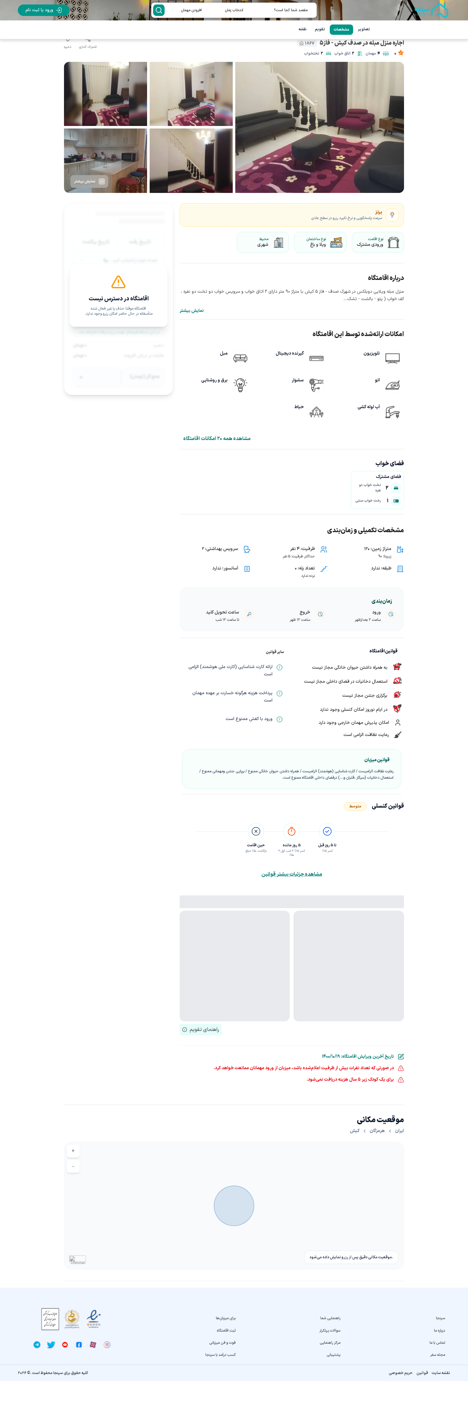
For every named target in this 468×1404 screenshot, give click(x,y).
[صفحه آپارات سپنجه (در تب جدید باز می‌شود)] (93, 1344)
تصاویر (364, 29)
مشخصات (341, 30)
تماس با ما (437, 1342)
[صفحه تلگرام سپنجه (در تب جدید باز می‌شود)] (36, 1344)
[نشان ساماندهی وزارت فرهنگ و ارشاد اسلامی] (72, 1319)
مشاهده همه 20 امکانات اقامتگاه (217, 439)
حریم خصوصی (401, 1373)
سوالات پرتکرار (329, 1330)
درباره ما (439, 1330)
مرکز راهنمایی (330, 1342)
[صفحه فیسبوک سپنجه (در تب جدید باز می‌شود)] (78, 1344)
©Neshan (78, 1263)
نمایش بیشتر (192, 311)
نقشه (303, 29)
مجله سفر (437, 1354)
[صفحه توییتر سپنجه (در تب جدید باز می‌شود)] (50, 1344)
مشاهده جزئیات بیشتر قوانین (291, 874)
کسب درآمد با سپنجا (220, 1354)
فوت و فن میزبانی (222, 1342)
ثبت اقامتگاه (226, 1330)
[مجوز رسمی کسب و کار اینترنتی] (50, 1319)
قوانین (422, 1373)
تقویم (320, 29)
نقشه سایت (441, 1373)
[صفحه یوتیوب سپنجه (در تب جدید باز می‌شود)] (64, 1344)
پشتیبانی (333, 1354)
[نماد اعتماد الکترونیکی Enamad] (94, 1319)
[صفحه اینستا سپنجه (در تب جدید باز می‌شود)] (107, 1344)
